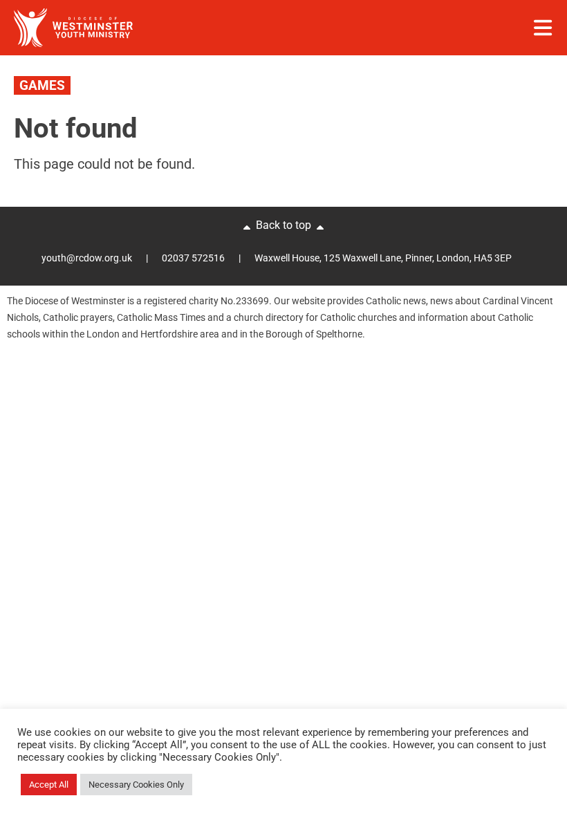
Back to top (283, 225)
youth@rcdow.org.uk (86, 257)
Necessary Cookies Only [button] (136, 784)
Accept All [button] (48, 784)
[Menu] (542, 27)
